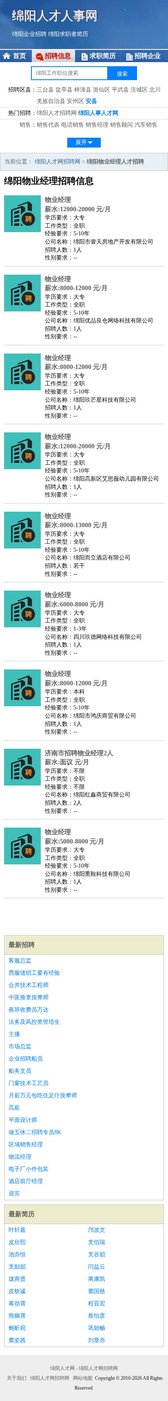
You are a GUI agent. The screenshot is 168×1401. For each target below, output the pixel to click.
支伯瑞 (96, 1242)
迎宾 (14, 1194)
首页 (19, 55)
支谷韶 (96, 1254)
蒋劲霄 (17, 1303)
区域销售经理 (26, 1144)
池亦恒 (17, 1254)
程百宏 (96, 1303)
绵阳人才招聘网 (57, 113)
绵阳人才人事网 (55, 15)
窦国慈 (96, 1291)
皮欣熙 (17, 1242)
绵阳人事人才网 (98, 113)
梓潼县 (82, 90)
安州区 (75, 101)
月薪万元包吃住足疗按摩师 (43, 1095)
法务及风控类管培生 (34, 1022)
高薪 (14, 1108)
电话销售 (72, 125)
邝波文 (96, 1230)
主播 (14, 1034)
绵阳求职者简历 (68, 34)
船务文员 (20, 1071)
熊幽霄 (17, 1316)
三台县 (45, 90)
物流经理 (20, 1157)
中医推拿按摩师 (29, 997)
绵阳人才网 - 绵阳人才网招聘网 (84, 1368)
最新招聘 (22, 944)
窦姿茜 (17, 1340)
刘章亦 (96, 1340)
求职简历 (103, 55)
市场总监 (20, 1046)
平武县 (120, 90)
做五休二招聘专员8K (35, 1132)
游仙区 (101, 90)
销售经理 (97, 125)
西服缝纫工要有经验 (34, 973)
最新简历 (22, 1214)
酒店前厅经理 (26, 1181)
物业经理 (58, 199)
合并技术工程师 (29, 985)
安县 (91, 101)
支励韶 (17, 1267)
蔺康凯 (96, 1279)
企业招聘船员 (26, 1059)
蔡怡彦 (96, 1316)
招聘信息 (58, 55)
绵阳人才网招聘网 (57, 162)
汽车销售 (146, 125)
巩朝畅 (96, 1328)
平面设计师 (23, 1120)
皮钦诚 (17, 1291)
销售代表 (48, 125)
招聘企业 (148, 55)
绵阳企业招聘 (29, 34)
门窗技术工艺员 (29, 1083)
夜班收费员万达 (29, 1010)
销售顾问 (121, 125)
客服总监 (20, 961)
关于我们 (17, 1378)
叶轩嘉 (17, 1230)
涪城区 (139, 90)
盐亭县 (64, 90)
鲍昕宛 (17, 1328)
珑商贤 (17, 1279)
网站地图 (83, 1378)
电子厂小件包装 (29, 1169)
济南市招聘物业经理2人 (79, 753)
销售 (25, 125)
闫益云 (96, 1267)
